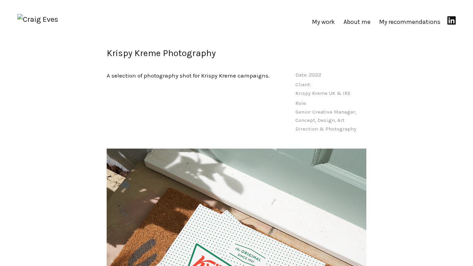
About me (357, 22)
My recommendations (409, 22)
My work (323, 22)
